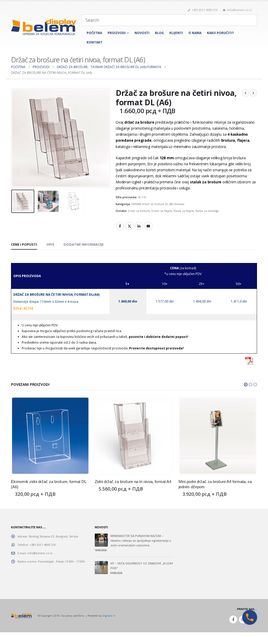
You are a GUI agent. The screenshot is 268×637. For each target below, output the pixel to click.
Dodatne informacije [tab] (84, 244)
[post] (101, 540)
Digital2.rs (108, 615)
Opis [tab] (50, 244)
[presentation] (12, 138)
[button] (245, 384)
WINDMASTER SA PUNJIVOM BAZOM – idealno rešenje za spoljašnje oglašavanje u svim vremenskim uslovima (140, 540)
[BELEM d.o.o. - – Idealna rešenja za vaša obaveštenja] (43, 27)
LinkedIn (139, 226)
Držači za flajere (161, 211)
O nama (195, 33)
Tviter (129, 226)
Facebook (120, 226)
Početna (94, 33)
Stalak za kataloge (207, 211)
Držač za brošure (139, 211)
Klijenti (176, 33)
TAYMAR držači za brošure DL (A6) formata (157, 204)
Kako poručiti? (220, 33)
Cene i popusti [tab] (24, 244)
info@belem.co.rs (239, 10)
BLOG (159, 33)
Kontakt (94, 42)
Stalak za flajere (183, 211)
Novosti (142, 33)
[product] (50, 436)
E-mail (148, 226)
